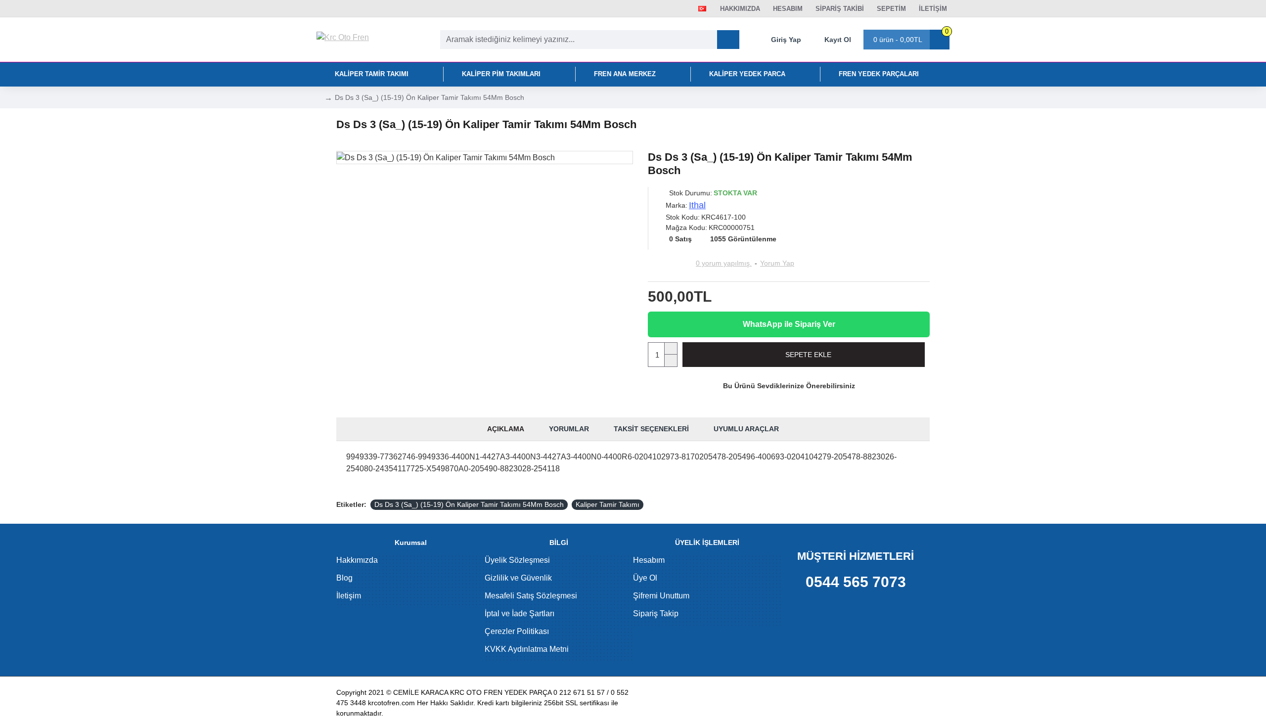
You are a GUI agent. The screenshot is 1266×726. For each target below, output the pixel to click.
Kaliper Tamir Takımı (607, 504)
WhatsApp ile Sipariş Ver (789, 324)
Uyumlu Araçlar (746, 429)
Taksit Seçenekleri (651, 429)
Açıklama (505, 429)
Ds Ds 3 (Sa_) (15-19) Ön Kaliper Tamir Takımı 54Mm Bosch (469, 504)
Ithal (697, 205)
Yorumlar (569, 429)
